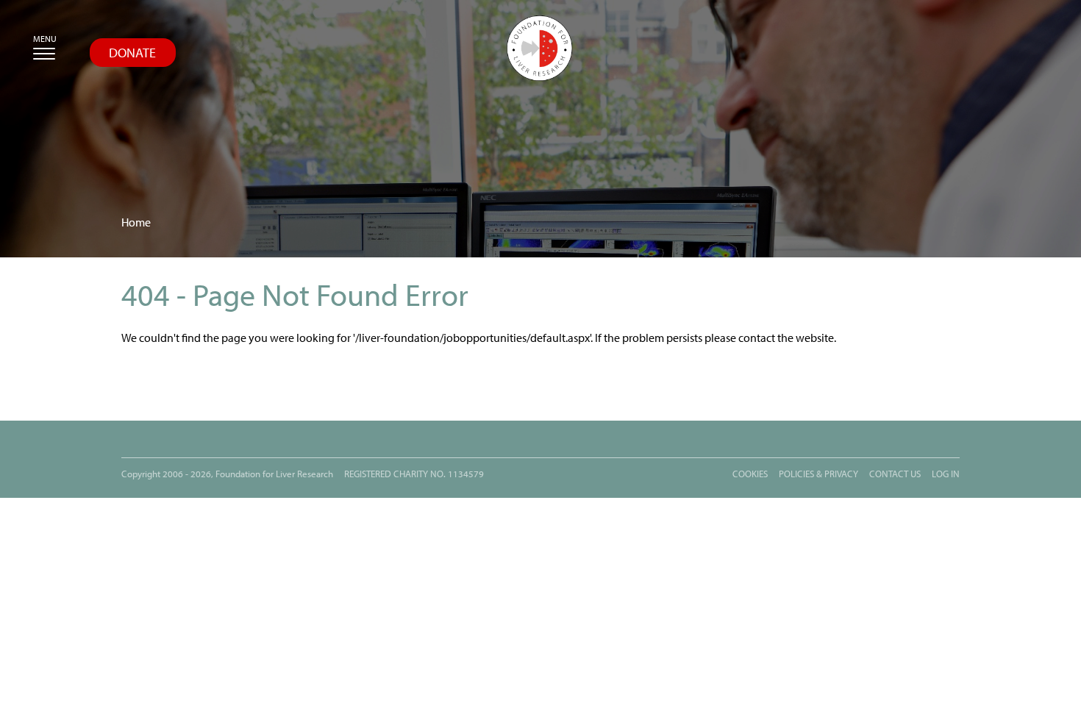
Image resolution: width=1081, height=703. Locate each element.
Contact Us (895, 473)
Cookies (750, 473)
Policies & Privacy (818, 473)
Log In (946, 473)
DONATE (132, 52)
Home (136, 222)
